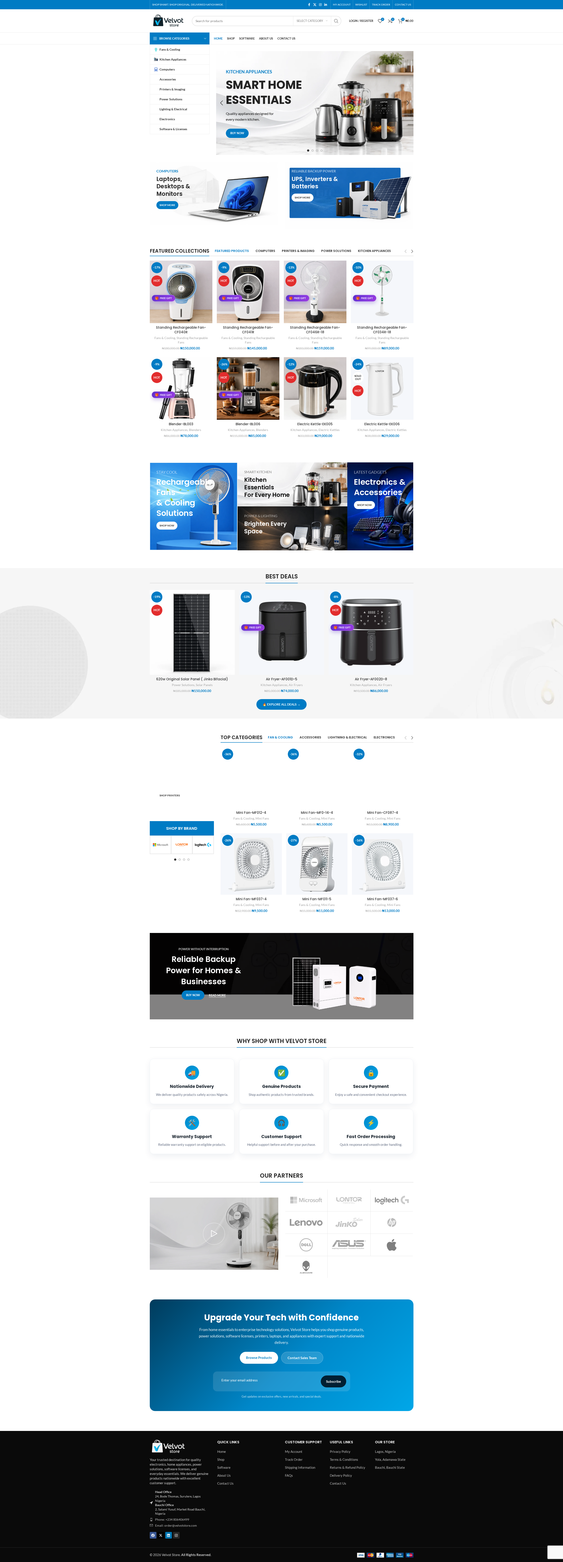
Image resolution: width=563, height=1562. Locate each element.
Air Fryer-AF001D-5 (281, 679)
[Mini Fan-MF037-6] (382, 863)
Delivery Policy (341, 1475)
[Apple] (392, 1245)
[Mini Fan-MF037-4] (251, 863)
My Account (293, 1451)
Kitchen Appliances (174, 430)
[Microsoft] (160, 845)
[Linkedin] (168, 1535)
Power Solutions (183, 685)
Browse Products (259, 1358)
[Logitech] (203, 845)
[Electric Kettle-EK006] (382, 388)
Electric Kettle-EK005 (315, 424)
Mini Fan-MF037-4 (251, 899)
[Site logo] (168, 20)
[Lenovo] (306, 1222)
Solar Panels (204, 685)
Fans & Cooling (164, 338)
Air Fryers (296, 685)
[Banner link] (214, 193)
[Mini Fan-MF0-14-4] (317, 777)
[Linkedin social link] (325, 5)
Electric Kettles (329, 430)
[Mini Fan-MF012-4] (251, 777)
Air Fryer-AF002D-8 (371, 679)
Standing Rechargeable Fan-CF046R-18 (315, 329)
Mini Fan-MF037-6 (382, 899)
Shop (220, 1459)
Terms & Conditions (344, 1459)
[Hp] (392, 1222)
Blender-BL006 (248, 424)
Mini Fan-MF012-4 (251, 812)
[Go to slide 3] (317, 150)
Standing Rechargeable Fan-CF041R (248, 329)
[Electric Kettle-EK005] (315, 388)
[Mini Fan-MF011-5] (317, 863)
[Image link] (168, 1446)
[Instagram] (176, 1535)
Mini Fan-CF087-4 (382, 812)
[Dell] (306, 1245)
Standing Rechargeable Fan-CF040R (181, 329)
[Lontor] (181, 845)
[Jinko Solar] (349, 1222)
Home (221, 1451)
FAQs (289, 1475)
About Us (224, 1475)
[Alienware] (306, 1267)
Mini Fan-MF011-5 (316, 899)
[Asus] (349, 1245)
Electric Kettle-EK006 (382, 424)
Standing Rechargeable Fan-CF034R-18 (382, 329)
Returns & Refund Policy (347, 1467)
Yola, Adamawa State (390, 1459)
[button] (221, 103)
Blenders (195, 430)
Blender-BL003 (181, 424)
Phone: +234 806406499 (172, 1519)
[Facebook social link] (309, 5)
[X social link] (315, 5)
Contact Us (225, 1483)
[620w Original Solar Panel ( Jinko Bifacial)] (192, 632)
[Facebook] (153, 1535)
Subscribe (333, 1381)
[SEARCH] (336, 21)
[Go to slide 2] (312, 150)
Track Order (294, 1459)
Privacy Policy (340, 1451)
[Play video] (214, 1234)
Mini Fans (262, 818)
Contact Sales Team (302, 1358)
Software (224, 1467)
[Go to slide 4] (321, 150)
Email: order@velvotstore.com (176, 1525)
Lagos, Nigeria (385, 1451)
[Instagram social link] (320, 5)
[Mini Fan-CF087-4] (382, 777)
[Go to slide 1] (308, 150)
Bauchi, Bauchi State (390, 1467)
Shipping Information (300, 1467)
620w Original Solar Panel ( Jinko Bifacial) (192, 679)
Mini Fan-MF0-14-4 (317, 812)
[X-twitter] (161, 1535)
